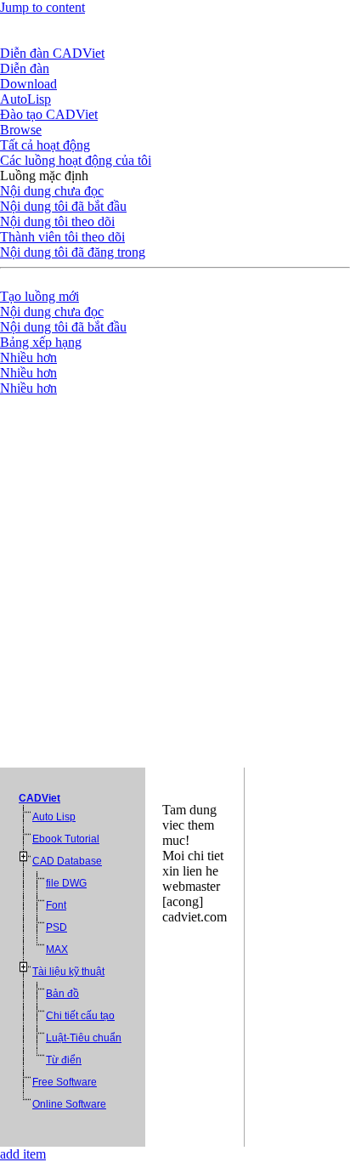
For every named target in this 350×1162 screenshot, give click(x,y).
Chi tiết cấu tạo (80, 1016)
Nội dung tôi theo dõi (57, 221)
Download (28, 84)
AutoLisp (25, 99)
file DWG (66, 883)
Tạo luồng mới (39, 296)
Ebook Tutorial (65, 839)
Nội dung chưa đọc (52, 191)
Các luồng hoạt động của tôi (75, 160)
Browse (21, 129)
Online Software (69, 1104)
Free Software (64, 1082)
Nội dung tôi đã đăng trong (72, 252)
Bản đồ (62, 994)
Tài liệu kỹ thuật (68, 972)
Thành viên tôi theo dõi (62, 237)
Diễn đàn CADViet (52, 53)
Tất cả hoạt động (45, 145)
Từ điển (64, 1060)
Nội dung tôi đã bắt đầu (63, 206)
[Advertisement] (175, 580)
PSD (56, 927)
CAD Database (67, 861)
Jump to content (42, 7)
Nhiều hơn (28, 357)
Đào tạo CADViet (49, 114)
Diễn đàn (24, 68)
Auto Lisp (54, 817)
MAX (57, 949)
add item (23, 1154)
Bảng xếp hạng (41, 342)
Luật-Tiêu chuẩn (83, 1038)
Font (56, 905)
